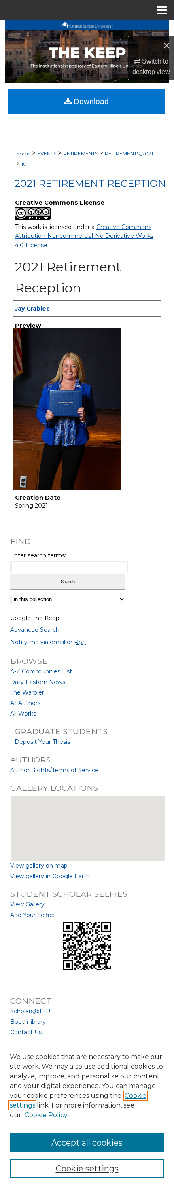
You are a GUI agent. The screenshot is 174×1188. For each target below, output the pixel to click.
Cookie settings (87, 1168)
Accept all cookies (87, 1143)
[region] (87, 1115)
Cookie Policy (46, 1115)
